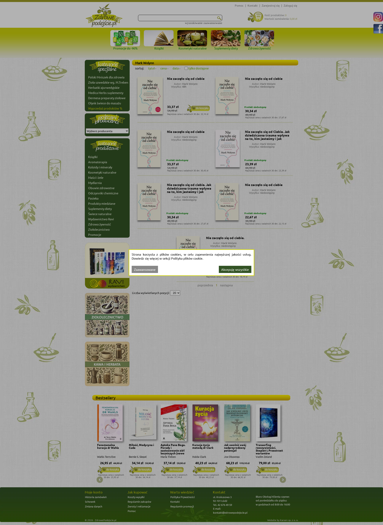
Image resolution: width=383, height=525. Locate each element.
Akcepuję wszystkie (235, 269)
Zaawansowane (145, 269)
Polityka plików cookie (186, 258)
